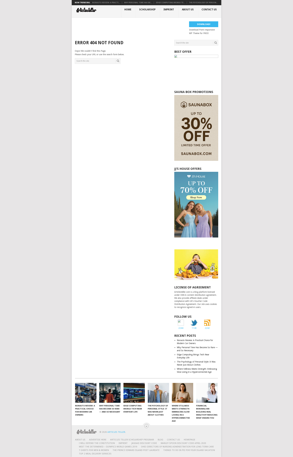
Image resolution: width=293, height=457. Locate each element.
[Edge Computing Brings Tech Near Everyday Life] (134, 393)
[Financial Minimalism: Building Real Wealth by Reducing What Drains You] (206, 393)
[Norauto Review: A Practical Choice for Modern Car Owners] (85, 393)
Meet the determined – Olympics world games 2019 (108, 446)
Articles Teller (116, 432)
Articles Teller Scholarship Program (132, 439)
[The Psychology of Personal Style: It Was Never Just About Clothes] (158, 393)
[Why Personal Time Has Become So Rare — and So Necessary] (110, 393)
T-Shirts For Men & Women (94, 450)
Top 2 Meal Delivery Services (95, 453)
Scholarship (147, 9)
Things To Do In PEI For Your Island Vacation (189, 450)
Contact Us (209, 9)
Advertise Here (97, 439)
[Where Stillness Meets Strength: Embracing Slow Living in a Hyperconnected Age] (182, 393)
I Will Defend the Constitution (97, 443)
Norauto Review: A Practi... (106, 3)
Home (127, 9)
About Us (188, 9)
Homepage (189, 439)
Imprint (168, 9)
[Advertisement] (130, 28)
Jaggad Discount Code (144, 443)
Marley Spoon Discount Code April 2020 (183, 443)
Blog (160, 439)
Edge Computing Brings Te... (170, 3)
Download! (203, 24)
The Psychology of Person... (203, 3)
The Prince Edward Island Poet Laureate (136, 450)
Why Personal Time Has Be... (138, 3)
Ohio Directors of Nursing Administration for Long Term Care (177, 446)
